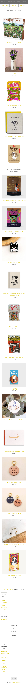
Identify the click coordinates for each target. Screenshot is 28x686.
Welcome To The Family (14, 167)
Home (5, 589)
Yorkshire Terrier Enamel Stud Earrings (14, 420)
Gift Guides (4, 602)
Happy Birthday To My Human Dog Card (14, 136)
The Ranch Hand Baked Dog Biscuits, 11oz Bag (14, 200)
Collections (10, 589)
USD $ (13, 678)
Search (4, 609)
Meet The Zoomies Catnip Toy (14, 105)
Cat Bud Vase (14, 74)
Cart (14, 5)
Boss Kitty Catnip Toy (14, 326)
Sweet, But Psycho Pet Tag (14, 482)
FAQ (4, 611)
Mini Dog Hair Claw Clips (14, 262)
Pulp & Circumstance (15, 682)
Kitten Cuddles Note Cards (14, 575)
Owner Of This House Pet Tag (14, 513)
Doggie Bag (14, 389)
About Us (4, 607)
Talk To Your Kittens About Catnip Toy (14, 357)
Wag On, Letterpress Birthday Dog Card (14, 451)
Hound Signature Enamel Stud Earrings (14, 544)
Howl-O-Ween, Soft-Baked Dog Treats (14, 231)
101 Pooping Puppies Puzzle (14, 43)
